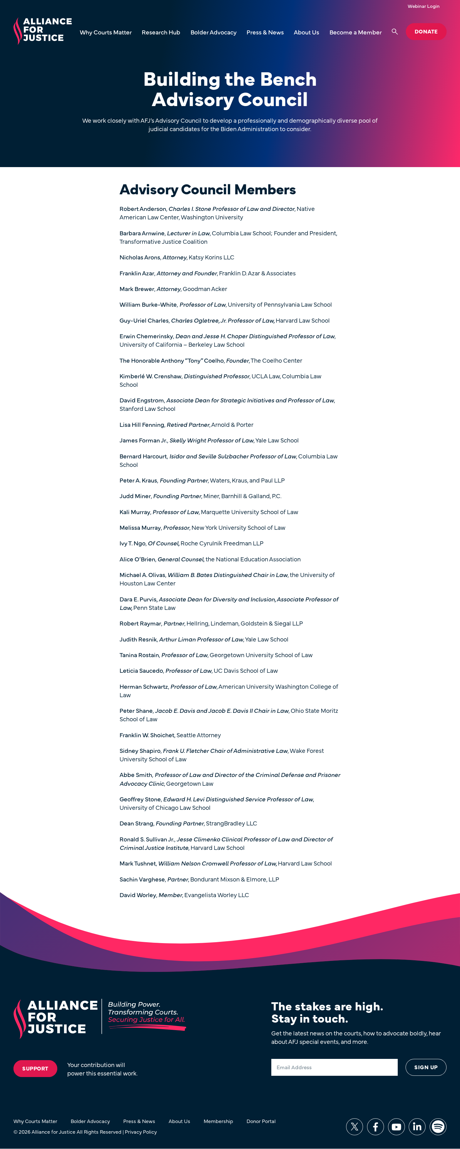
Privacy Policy (141, 1131)
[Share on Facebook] (375, 1126)
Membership (218, 1120)
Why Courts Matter (106, 32)
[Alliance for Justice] (42, 31)
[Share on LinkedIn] (417, 1126)
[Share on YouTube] (396, 1126)
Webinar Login (424, 5)
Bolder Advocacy (214, 32)
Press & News (265, 32)
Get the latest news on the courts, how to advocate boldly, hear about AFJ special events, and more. (356, 1037)
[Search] (395, 32)
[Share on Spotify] (438, 1126)
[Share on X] (354, 1126)
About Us (306, 32)
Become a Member (356, 32)
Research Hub (161, 32)
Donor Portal (261, 1120)
